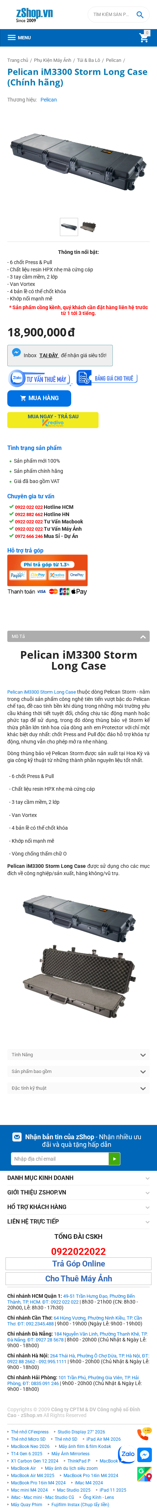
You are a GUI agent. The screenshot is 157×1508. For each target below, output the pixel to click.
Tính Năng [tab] (22, 1054)
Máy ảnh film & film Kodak (85, 1446)
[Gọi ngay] (144, 1434)
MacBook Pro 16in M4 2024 (38, 1482)
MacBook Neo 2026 (30, 1446)
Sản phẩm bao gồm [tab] (31, 1071)
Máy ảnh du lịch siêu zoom (71, 1468)
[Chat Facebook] (144, 1455)
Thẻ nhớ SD (66, 1439)
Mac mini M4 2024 (29, 1490)
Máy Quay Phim (26, 1504)
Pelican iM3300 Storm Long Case (41, 692)
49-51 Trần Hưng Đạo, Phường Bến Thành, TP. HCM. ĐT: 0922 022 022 (71, 1299)
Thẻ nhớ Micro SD (28, 1439)
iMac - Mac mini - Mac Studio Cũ (42, 1497)
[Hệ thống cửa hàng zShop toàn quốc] (144, 1474)
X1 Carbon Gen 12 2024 (34, 1461)
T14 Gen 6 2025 (26, 1453)
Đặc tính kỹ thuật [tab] (29, 1088)
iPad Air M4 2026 (104, 1439)
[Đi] (114, 1159)
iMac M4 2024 (89, 1482)
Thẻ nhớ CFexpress (30, 1432)
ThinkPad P (79, 1461)
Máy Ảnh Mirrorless (70, 1453)
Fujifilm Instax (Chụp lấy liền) (80, 1504)
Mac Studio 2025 (74, 1490)
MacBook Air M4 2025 (32, 1475)
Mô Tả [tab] (18, 636)
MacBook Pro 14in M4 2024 (91, 1475)
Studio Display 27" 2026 (81, 1432)
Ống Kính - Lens (98, 1497)
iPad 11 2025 (113, 1490)
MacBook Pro (113, 1461)
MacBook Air (23, 1468)
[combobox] (119, 15)
